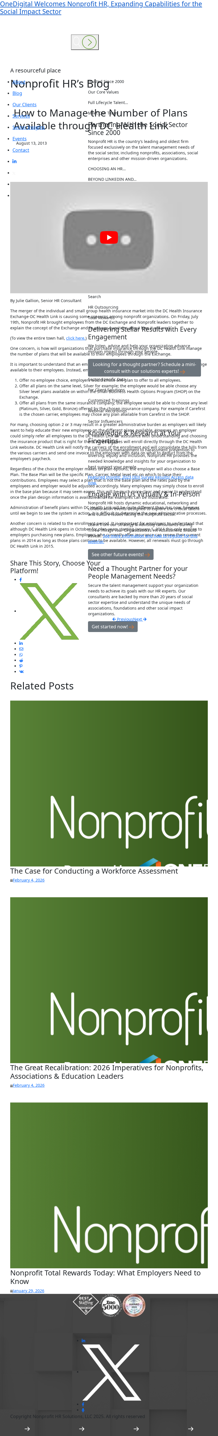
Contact (20, 150)
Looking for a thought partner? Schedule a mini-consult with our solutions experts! (144, 367)
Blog (17, 93)
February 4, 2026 (29, 880)
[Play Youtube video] (109, 237)
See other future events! (118, 554)
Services (21, 116)
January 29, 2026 (28, 1290)
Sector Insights (28, 127)
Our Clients (24, 104)
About (19, 82)
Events (19, 139)
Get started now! (110, 627)
